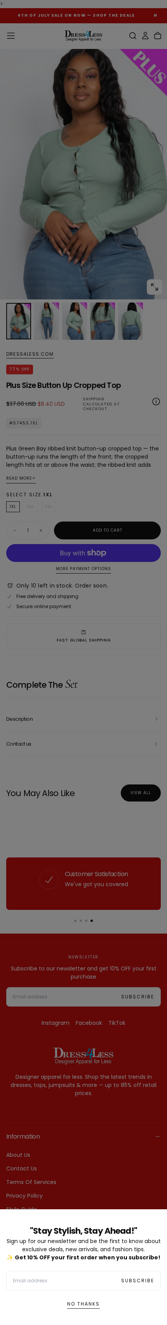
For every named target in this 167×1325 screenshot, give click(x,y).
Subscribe (137, 1280)
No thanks (83, 1304)
